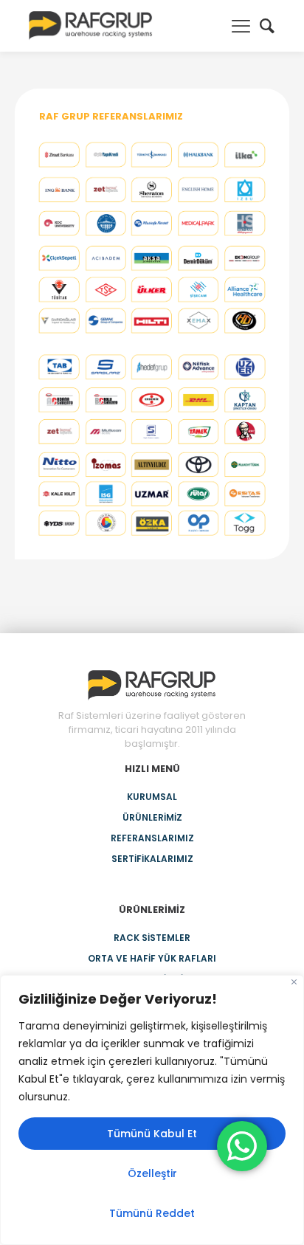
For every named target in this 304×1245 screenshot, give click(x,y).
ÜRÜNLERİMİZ (152, 817)
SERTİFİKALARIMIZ (152, 858)
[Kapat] (294, 982)
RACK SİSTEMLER (152, 937)
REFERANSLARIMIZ (152, 838)
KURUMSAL (152, 796)
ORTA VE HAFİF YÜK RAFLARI (152, 958)
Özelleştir (152, 1173)
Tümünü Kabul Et (152, 1133)
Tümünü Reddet (152, 1213)
